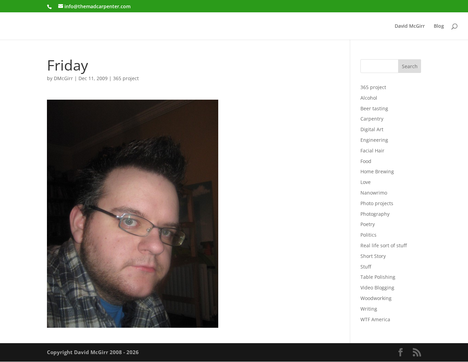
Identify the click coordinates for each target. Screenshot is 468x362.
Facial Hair (372, 150)
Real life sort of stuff (383, 245)
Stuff (365, 266)
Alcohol (368, 98)
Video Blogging (377, 287)
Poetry (367, 224)
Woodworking (376, 298)
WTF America (375, 319)
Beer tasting (374, 108)
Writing (368, 308)
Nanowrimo (373, 192)
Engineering (374, 140)
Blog (439, 26)
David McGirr (410, 26)
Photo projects (376, 203)
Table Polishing (377, 277)
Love (365, 182)
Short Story (373, 256)
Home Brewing (377, 171)
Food (365, 161)
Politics (368, 235)
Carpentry (371, 118)
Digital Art (371, 129)
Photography (375, 214)
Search (410, 66)
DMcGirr (63, 78)
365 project (126, 78)
